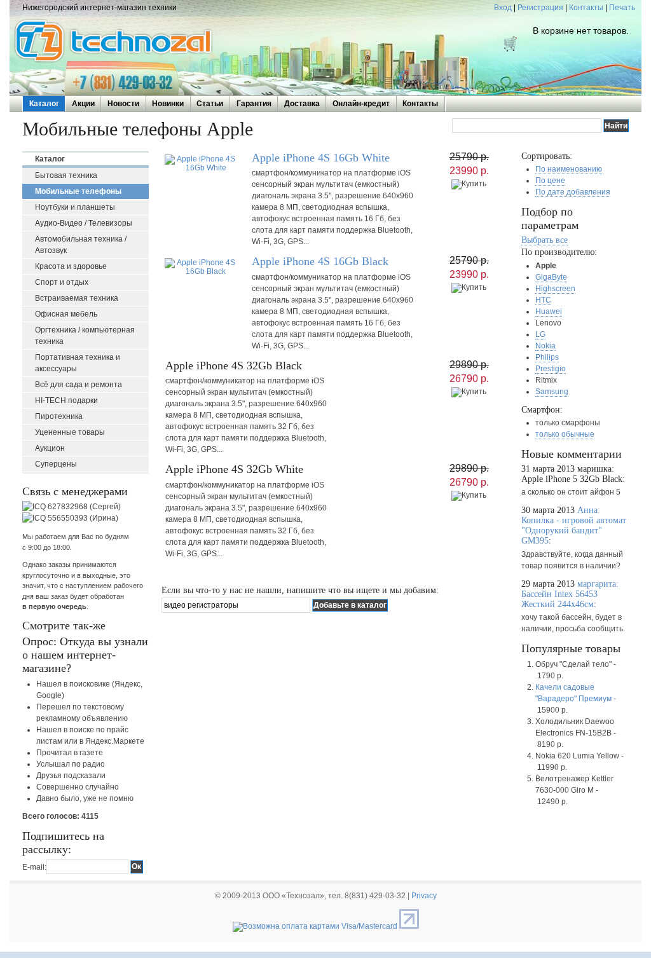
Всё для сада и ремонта (78, 384)
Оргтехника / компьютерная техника (85, 335)
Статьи (209, 103)
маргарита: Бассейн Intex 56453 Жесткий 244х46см (570, 594)
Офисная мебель (66, 314)
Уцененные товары (70, 432)
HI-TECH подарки (66, 400)
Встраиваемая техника (76, 298)
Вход (503, 7)
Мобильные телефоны (78, 191)
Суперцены (56, 464)
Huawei (548, 311)
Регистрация (540, 7)
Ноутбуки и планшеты (75, 207)
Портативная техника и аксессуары (77, 363)
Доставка (302, 103)
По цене (550, 180)
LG (540, 334)
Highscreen (555, 288)
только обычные (564, 434)
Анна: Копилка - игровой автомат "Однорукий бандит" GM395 (573, 525)
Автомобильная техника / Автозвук (81, 245)
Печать (622, 7)
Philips (547, 357)
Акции (83, 103)
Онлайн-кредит (361, 103)
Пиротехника (59, 416)
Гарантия (253, 103)
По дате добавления (572, 192)
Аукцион (50, 448)
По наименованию (568, 169)
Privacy (424, 895)
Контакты (586, 7)
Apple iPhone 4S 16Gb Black (320, 261)
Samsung (551, 391)
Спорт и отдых (61, 282)
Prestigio (550, 368)
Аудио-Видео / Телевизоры (83, 223)
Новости (123, 103)
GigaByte (551, 277)
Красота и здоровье (71, 266)
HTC (543, 300)
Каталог (44, 103)
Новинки (168, 103)
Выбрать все (544, 240)
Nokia (545, 345)
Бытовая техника (66, 175)
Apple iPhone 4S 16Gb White (321, 157)
